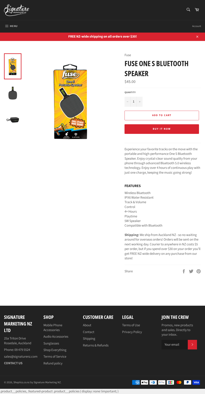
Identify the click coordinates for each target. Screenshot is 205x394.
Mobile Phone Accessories (52, 327)
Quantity (130, 92)
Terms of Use (131, 325)
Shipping (89, 338)
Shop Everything (54, 350)
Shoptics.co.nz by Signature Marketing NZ (37, 382)
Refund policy (52, 363)
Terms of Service (54, 356)
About (87, 325)
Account (196, 26)
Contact (88, 332)
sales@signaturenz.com (20, 356)
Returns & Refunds (96, 345)
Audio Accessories (55, 336)
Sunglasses (51, 343)
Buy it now (162, 129)
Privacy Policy (132, 332)
